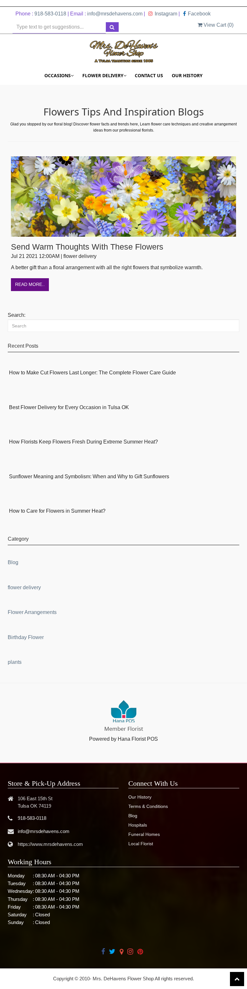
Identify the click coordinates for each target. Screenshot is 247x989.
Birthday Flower (26, 637)
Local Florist (140, 843)
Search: (16, 315)
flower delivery (24, 587)
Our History (187, 75)
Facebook (199, 13)
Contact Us (149, 75)
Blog (13, 562)
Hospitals (137, 825)
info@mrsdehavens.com (114, 13)
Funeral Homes (144, 834)
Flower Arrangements (32, 612)
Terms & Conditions (148, 806)
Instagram (166, 13)
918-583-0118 (50, 13)
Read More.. (30, 284)
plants (15, 662)
